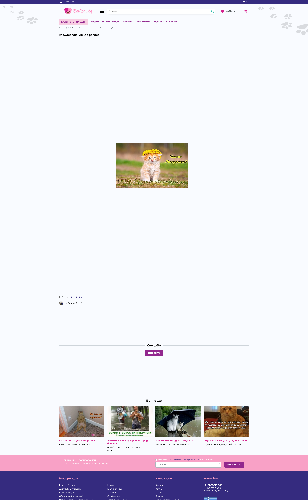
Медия (95, 21)
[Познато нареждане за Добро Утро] (226, 421)
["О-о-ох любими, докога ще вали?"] (178, 421)
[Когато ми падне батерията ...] (81, 421)
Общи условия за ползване (73, 496)
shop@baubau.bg (219, 490)
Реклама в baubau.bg (69, 485)
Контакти (70, 2)
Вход (245, 2)
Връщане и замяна (68, 492)
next (246, 430)
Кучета (159, 485)
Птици (159, 492)
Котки (91, 28)
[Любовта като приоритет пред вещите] (130, 421)
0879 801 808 (214, 488)
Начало (62, 28)
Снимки (81, 28)
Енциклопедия (111, 21)
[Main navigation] (102, 11)
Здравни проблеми (165, 21)
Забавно (127, 21)
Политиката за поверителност (184, 460)
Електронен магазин (73, 22)
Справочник (143, 21)
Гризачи (159, 496)
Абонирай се (233, 465)
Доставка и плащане (70, 489)
